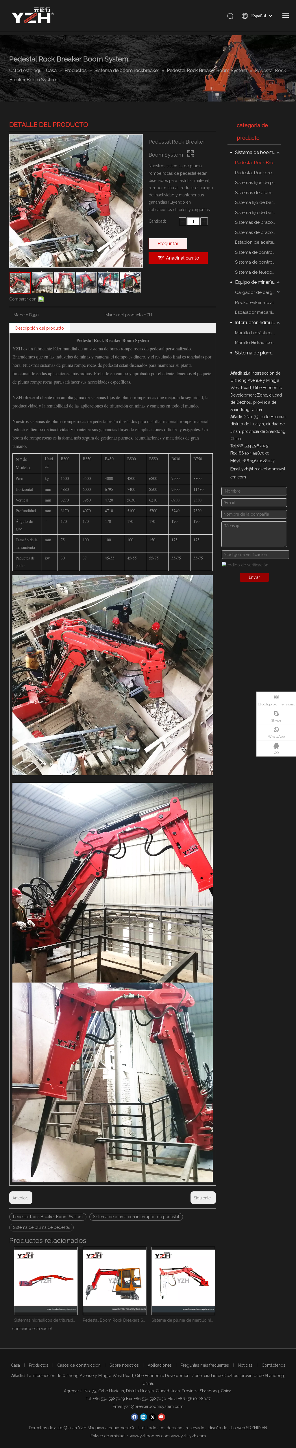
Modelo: (21, 315)
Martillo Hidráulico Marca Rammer (258, 342)
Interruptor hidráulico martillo (258, 322)
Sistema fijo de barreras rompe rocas (258, 202)
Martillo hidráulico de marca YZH (258, 332)
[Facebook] (134, 1417)
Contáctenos (273, 1365)
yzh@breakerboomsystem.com (153, 1406)
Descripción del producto (39, 328)
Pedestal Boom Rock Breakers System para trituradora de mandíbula (112, 1320)
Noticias (245, 1365)
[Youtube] (161, 1417)
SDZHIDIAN (256, 1428)
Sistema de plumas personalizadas (258, 353)
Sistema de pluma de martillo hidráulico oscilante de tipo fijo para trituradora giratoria (181, 1320)
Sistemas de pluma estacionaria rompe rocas (258, 192)
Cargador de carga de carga (258, 292)
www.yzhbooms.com (150, 1436)
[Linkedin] (143, 1417)
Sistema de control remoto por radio (258, 252)
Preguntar (168, 243)
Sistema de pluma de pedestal (41, 1227)
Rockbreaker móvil (254, 302)
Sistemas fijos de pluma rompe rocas (258, 182)
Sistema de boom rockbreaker (258, 152)
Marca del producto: (125, 315)
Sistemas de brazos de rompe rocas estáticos (258, 222)
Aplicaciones (160, 1365)
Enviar (254, 577)
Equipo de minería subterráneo (258, 282)
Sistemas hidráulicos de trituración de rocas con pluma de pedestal (43, 1320)
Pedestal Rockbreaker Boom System (258, 172)
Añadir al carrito (182, 258)
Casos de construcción (79, 1365)
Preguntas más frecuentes (205, 1365)
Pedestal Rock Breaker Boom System (48, 1216)
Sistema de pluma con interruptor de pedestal (136, 1216)
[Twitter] (152, 1417)
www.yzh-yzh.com (188, 1436)
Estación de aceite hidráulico (258, 242)
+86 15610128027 (194, 1398)
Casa (15, 1365)
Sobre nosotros (124, 1365)
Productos (38, 1365)
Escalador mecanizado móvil (258, 312)
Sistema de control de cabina (258, 262)
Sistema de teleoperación (258, 272)
